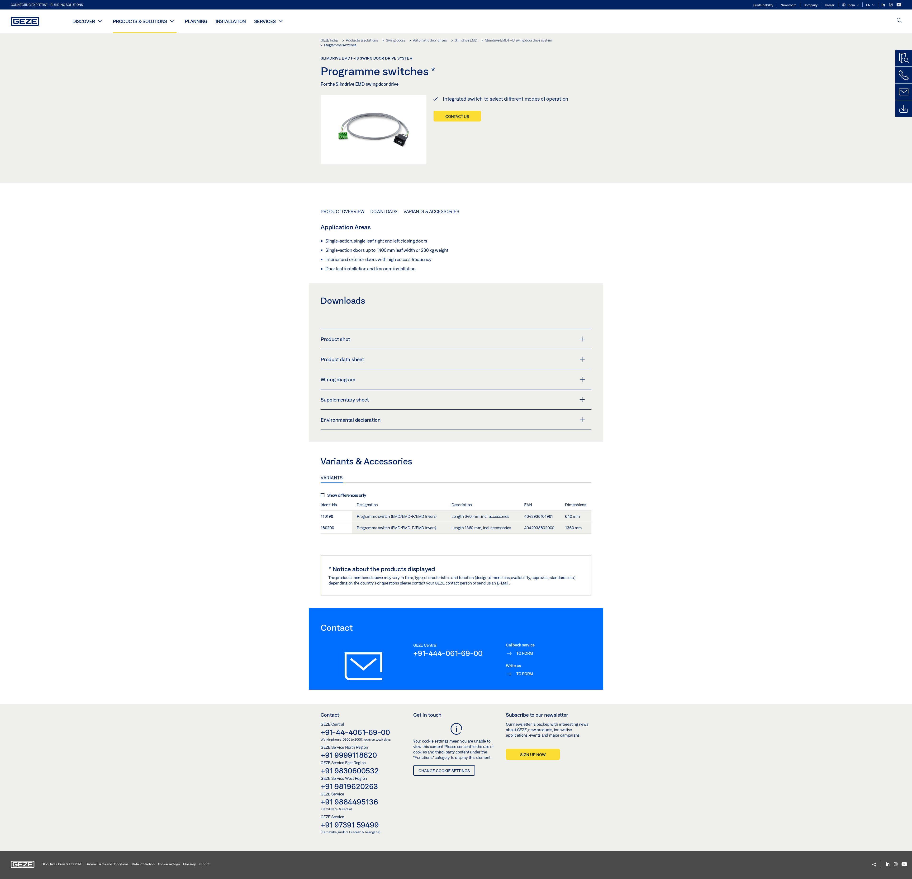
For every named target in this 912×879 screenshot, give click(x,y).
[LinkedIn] (884, 5)
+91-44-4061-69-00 (355, 732)
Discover (83, 21)
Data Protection (143, 864)
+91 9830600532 (350, 770)
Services (265, 21)
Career (829, 5)
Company (810, 5)
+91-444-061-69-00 (448, 653)
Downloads (384, 211)
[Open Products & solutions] (171, 20)
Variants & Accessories (431, 211)
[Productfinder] (903, 58)
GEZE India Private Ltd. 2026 (62, 864)
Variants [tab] (332, 477)
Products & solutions (140, 21)
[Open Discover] (99, 20)
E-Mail (503, 583)
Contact (330, 715)
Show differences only (346, 495)
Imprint (204, 864)
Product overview (342, 211)
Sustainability (763, 5)
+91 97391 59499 (350, 824)
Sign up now (533, 754)
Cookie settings (169, 864)
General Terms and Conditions (107, 864)
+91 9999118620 (349, 755)
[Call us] (903, 75)
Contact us (457, 116)
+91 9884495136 (349, 801)
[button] (850, 5)
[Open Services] (280, 20)
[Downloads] (903, 108)
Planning (196, 21)
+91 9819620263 (349, 786)
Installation (231, 21)
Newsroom (788, 5)
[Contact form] (903, 92)
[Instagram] (891, 5)
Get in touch (427, 715)
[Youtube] (899, 5)
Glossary (189, 864)
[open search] (899, 20)
